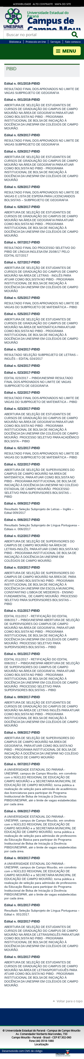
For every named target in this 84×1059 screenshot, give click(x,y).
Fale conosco (73, 41)
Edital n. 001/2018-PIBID (22, 83)
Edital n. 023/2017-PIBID (22, 372)
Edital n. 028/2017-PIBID (22, 187)
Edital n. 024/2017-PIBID (22, 349)
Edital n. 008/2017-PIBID (22, 732)
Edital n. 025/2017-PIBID (22, 298)
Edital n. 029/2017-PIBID (22, 135)
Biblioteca (15, 41)
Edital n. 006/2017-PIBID (22, 520)
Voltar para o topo (69, 1001)
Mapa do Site (63, 4)
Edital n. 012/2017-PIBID (22, 536)
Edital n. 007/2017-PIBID (22, 242)
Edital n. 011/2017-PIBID (22, 610)
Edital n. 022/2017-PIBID (22, 392)
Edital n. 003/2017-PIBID (22, 858)
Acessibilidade (22, 4)
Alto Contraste (43, 4)
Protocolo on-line (36, 41)
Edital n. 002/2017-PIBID (22, 921)
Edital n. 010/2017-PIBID (22, 567)
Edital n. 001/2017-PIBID (22, 654)
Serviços (55, 41)
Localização (41, 1044)
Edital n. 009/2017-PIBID (22, 503)
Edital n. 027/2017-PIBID (22, 262)
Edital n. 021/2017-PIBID (22, 448)
